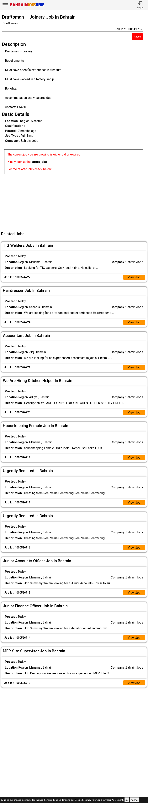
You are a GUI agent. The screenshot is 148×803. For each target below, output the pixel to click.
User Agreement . (115, 800)
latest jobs (39, 162)
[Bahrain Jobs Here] (27, 6)
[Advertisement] (75, 201)
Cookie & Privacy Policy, (86, 800)
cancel (134, 800)
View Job (134, 277)
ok (126, 800)
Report (137, 36)
